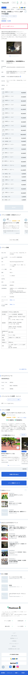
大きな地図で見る (23, 369)
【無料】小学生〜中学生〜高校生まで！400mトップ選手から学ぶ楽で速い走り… (17, 528)
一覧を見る (23, 434)
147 (22, 417)
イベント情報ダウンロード (14, 483)
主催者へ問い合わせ (14, 474)
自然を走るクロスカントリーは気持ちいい (11, 223)
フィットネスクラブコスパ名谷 (15, 577)
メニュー (25, 3)
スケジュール (9, 672)
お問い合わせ (14, 635)
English (14, 2)
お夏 (8, 219)
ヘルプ (14, 633)
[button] (9, 465)
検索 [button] (17, 3)
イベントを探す (7, 620)
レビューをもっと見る (14, 239)
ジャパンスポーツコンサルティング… (16, 412)
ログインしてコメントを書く (14, 399)
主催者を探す (21, 620)
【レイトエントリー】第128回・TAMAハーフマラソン (18, 552)
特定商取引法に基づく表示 (14, 648)
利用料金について (14, 638)
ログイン (21, 3)
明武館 (10, 585)
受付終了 (23, 672)
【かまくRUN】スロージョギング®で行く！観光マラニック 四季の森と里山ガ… (17, 536)
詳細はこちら (12, 299)
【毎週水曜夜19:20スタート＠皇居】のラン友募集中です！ (17, 544)
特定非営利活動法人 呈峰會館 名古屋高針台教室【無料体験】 (17, 561)
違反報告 (25, 469)
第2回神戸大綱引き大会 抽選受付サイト (17, 511)
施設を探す (7, 626)
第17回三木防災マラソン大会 (8, 453)
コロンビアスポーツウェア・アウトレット (17, 594)
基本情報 (3, 672)
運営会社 (14, 646)
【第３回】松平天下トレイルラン (16, 495)
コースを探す (21, 626)
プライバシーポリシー (14, 643)
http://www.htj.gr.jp (10, 414)
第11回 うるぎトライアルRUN (15, 503)
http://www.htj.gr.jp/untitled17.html (16, 261)
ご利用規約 (14, 641)
